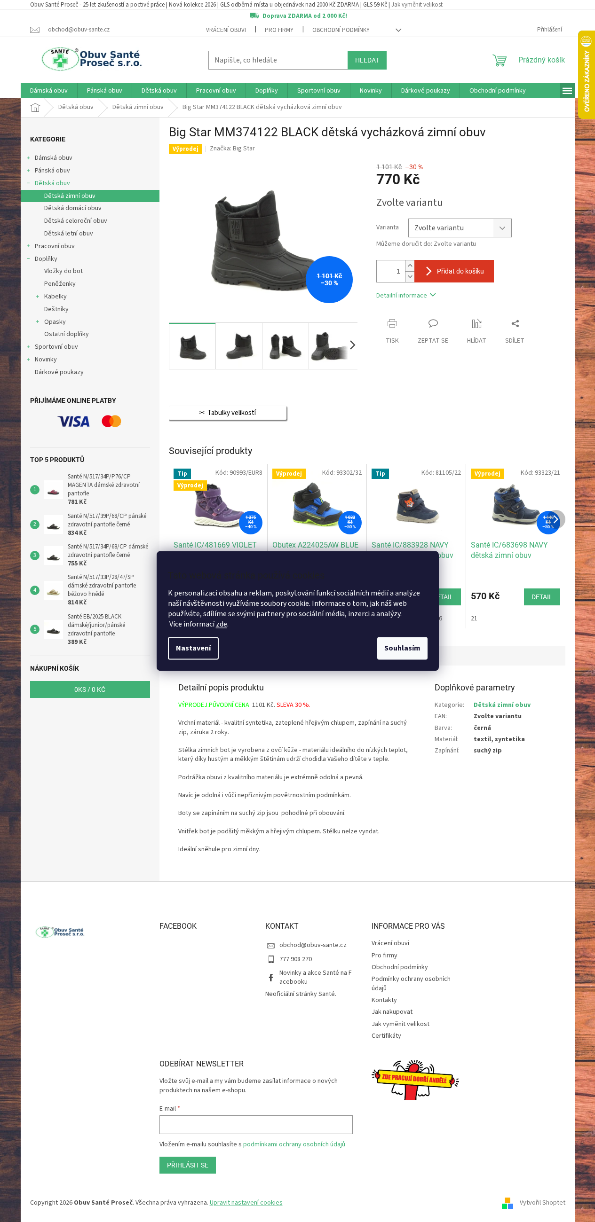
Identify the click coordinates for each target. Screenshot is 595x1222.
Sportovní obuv (56, 347)
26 (439, 618)
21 (474, 618)
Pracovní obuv (55, 246)
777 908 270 (295, 959)
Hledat (367, 60)
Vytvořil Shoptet (542, 1202)
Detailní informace (401, 295)
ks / (89, 689)
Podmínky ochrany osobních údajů (411, 983)
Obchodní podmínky (341, 30)
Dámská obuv (53, 158)
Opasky (55, 322)
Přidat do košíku (460, 271)
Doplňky (46, 259)
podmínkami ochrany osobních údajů (294, 1144)
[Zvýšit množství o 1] (409, 265)
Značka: (232, 148)
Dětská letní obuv (68, 233)
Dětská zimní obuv (69, 196)
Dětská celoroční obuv (75, 221)
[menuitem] (49, 90)
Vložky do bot (63, 271)
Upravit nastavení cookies (246, 1202)
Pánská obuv (52, 170)
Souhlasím (402, 648)
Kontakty (384, 1000)
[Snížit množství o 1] (409, 276)
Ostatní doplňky (66, 334)
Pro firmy (279, 30)
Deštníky (56, 309)
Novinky (46, 359)
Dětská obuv (52, 183)
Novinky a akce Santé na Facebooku (315, 977)
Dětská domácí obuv (73, 208)
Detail (442, 597)
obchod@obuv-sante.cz (313, 945)
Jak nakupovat (392, 1012)
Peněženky (60, 284)
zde (221, 624)
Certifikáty (386, 1036)
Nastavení (193, 648)
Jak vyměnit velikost (417, 4)
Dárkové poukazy (59, 372)
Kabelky (55, 296)
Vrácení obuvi (226, 30)
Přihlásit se (187, 1165)
